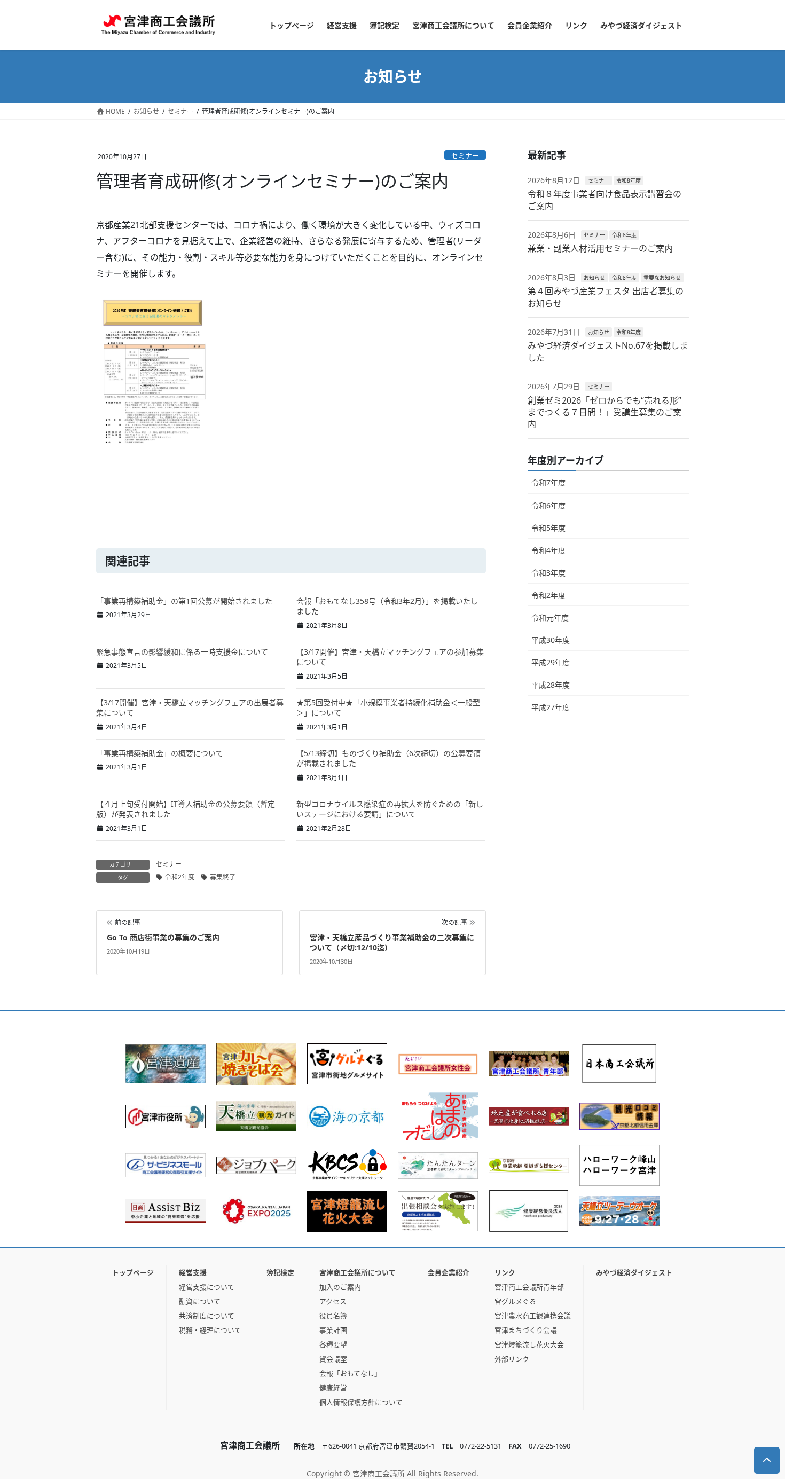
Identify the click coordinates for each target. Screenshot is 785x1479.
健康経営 (333, 1388)
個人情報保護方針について (361, 1402)
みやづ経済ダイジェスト (634, 1272)
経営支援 (193, 1272)
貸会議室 (333, 1359)
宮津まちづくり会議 (525, 1330)
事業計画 (333, 1330)
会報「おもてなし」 (350, 1373)
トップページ (133, 1272)
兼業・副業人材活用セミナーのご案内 (600, 248)
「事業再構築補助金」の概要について (159, 753)
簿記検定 (280, 1272)
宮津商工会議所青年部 (529, 1287)
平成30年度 (550, 640)
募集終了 (223, 877)
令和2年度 (179, 877)
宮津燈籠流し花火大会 (529, 1344)
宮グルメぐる (515, 1301)
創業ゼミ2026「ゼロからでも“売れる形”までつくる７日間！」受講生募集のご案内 (604, 412)
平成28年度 (550, 685)
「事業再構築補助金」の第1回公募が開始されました (184, 601)
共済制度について (206, 1315)
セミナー (465, 155)
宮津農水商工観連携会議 (532, 1315)
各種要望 (333, 1344)
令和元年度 (550, 617)
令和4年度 (548, 550)
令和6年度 (548, 505)
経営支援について (206, 1287)
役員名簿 (333, 1315)
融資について (200, 1301)
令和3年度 (548, 573)
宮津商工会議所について (357, 1272)
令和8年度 (628, 180)
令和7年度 (548, 482)
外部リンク (511, 1359)
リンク (504, 1272)
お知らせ (594, 277)
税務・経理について (210, 1330)
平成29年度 (550, 662)
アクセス (333, 1301)
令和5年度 (548, 528)
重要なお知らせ (662, 277)
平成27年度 (550, 707)
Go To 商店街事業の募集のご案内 (163, 937)
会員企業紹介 (448, 1272)
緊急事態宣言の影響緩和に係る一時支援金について (182, 652)
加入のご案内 (340, 1287)
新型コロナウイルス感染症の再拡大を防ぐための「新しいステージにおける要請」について (389, 809)
